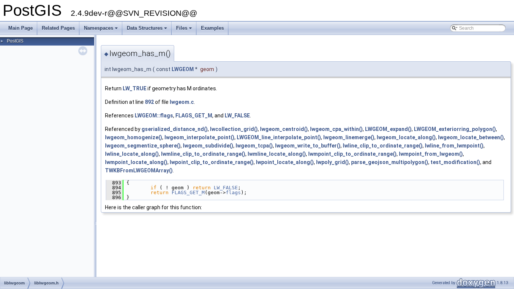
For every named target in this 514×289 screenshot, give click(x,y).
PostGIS (15, 41)
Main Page (20, 28)
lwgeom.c (182, 102)
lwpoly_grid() (332, 162)
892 (149, 102)
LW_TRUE (134, 88)
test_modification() (455, 162)
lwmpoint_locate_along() (136, 162)
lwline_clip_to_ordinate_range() (383, 146)
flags (233, 192)
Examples (212, 28)
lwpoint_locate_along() (285, 162)
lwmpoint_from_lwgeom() (431, 154)
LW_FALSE (237, 116)
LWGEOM (183, 69)
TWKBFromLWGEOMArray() (139, 170)
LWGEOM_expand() (388, 129)
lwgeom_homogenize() (133, 137)
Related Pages (58, 28)
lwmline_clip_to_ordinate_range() (203, 154)
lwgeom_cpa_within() (336, 129)
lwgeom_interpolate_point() (199, 137)
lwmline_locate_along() (277, 154)
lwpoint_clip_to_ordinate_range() (212, 162)
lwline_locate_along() (132, 154)
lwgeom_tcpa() (254, 146)
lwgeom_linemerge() (348, 137)
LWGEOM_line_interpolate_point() (279, 137)
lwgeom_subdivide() (208, 146)
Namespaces (101, 30)
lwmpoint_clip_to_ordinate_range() (352, 154)
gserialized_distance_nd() (174, 129)
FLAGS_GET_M (193, 116)
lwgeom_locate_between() (471, 137)
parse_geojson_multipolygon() (389, 162)
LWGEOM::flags (154, 116)
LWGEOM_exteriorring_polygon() (455, 129)
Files (184, 30)
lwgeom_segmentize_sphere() (143, 146)
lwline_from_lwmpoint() (454, 146)
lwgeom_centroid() (284, 129)
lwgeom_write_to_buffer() (308, 146)
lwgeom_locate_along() (406, 137)
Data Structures (147, 30)
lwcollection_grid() (234, 129)
